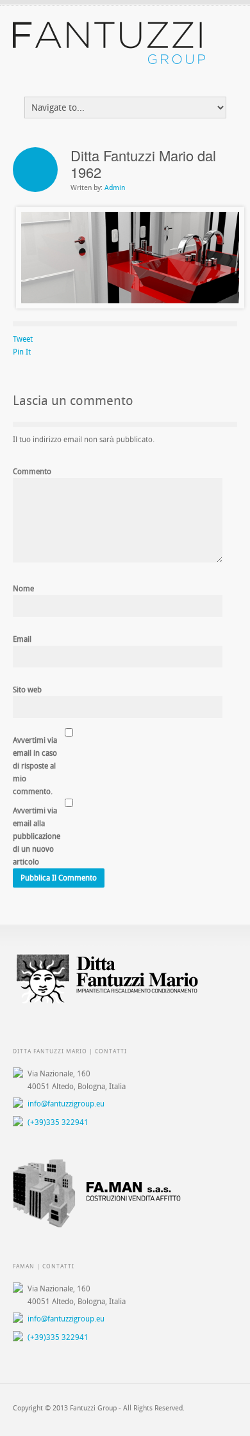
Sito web (27, 689)
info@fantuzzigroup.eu (66, 1103)
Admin (114, 188)
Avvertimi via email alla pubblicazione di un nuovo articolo (36, 836)
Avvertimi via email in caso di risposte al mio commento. (35, 766)
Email (22, 639)
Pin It (22, 351)
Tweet (23, 339)
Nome (23, 588)
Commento (32, 471)
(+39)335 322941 (58, 1122)
